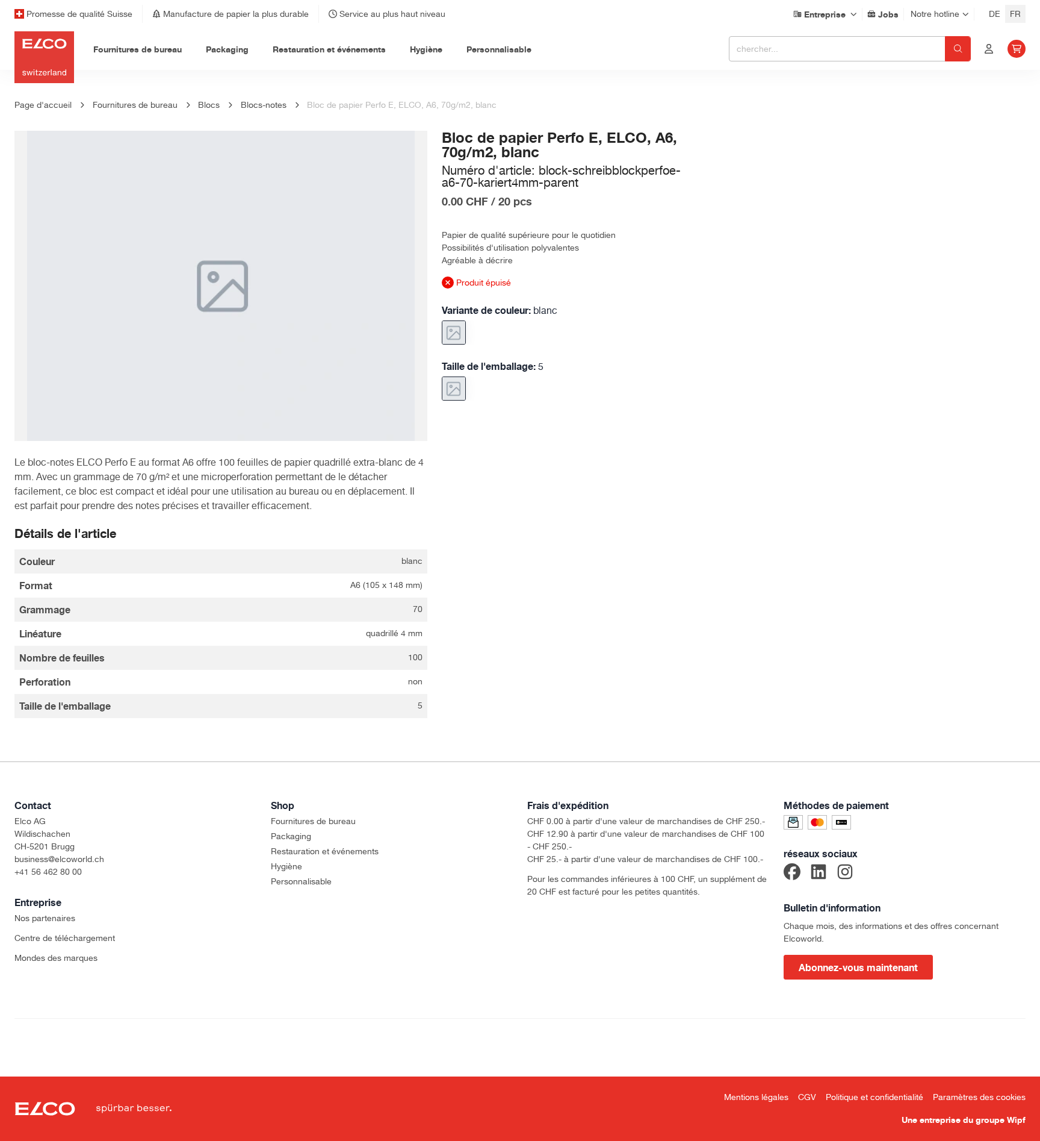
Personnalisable (301, 881)
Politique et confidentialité (874, 1097)
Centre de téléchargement (64, 938)
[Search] (958, 49)
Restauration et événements (325, 851)
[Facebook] (792, 873)
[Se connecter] (989, 49)
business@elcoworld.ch (59, 859)
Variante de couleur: (499, 310)
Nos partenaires (44, 918)
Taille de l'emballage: (492, 366)
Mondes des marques (56, 958)
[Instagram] (845, 873)
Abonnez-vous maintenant (858, 967)
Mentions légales (756, 1097)
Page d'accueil (43, 105)
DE (994, 14)
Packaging (291, 836)
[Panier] (1017, 49)
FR (1015, 14)
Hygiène (286, 866)
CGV (807, 1097)
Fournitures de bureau (313, 821)
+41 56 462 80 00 (48, 872)
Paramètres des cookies (979, 1097)
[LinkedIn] (818, 873)
